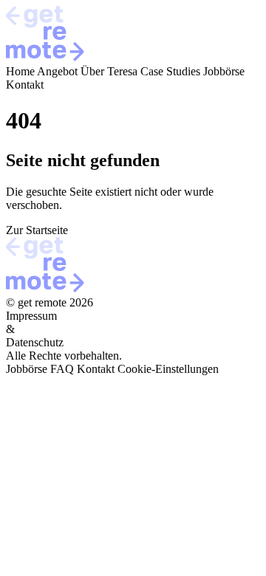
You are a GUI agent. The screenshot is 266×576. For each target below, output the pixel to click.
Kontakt (25, 84)
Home (20, 71)
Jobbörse (224, 71)
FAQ (62, 369)
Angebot (57, 71)
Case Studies (170, 71)
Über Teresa (109, 71)
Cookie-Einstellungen (168, 369)
